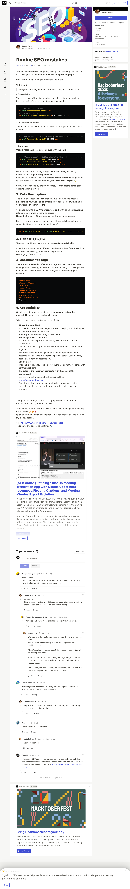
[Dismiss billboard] (125, 870)
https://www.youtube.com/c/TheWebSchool (42, 423)
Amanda (25, 723)
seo (19, 65)
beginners (48, 65)
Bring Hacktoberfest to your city (40, 832)
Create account (120, 3)
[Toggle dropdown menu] (83, 432)
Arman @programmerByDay (33, 574)
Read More (22, 538)
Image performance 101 (104, 58)
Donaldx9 (26, 755)
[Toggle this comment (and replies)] (18, 577)
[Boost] (5, 87)
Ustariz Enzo (27, 46)
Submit (24, 566)
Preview (35, 566)
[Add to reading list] (5, 80)
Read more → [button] (101, 134)
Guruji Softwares (28, 683)
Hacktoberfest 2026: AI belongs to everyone (109, 107)
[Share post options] (5, 94)
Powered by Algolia (69, 3)
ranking (25, 65)
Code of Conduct (44, 778)
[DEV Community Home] (4, 3)
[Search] (10, 3)
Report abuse (58, 778)
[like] (24, 748)
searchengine (36, 65)
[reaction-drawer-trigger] (5, 64)
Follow (110, 18)
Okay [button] (6, 885)
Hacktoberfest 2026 (118, 119)
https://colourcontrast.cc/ (31, 380)
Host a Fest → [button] (23, 851)
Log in (107, 3)
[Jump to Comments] (5, 72)
